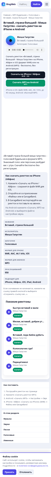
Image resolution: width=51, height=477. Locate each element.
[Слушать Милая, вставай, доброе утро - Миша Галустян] (9, 325)
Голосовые (33, 15)
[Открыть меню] (46, 4)
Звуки (7, 424)
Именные (8, 440)
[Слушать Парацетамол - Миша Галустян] (9, 366)
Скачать (17, 315)
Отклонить (25, 472)
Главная (7, 15)
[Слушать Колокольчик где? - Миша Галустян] (9, 352)
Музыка (8, 418)
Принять (9, 472)
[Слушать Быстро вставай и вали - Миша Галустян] (9, 312)
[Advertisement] (25, 126)
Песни (7, 429)
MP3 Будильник (20, 15)
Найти (36, 4)
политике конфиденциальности (33, 465)
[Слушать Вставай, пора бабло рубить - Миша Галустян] (9, 339)
